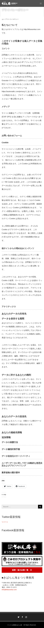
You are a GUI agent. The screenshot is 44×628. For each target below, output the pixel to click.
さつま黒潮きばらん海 (16, 625)
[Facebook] (22, 616)
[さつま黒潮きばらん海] (10, 3)
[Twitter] (18, 616)
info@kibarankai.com (9, 589)
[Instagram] (26, 616)
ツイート (5, 522)
